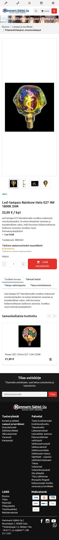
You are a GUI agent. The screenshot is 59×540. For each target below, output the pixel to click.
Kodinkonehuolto (40, 424)
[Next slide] (54, 316)
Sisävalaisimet (9, 427)
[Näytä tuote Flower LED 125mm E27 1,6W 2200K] (29, 336)
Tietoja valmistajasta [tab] (15, 285)
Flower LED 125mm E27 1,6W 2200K (23, 354)
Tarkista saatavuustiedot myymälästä (22, 245)
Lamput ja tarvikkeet (22, 27)
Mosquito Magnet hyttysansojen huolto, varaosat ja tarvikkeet (42, 483)
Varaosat (6, 437)
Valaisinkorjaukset (41, 470)
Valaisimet (37, 466)
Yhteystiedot (8, 506)
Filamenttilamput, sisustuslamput (23, 30)
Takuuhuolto (38, 427)
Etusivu (5, 27)
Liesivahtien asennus (42, 434)
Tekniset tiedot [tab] (33, 279)
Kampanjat (7, 440)
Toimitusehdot (9, 509)
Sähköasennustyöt (41, 443)
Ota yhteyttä (38, 473)
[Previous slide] (49, 316)
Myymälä (6, 502)
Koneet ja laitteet (10, 421)
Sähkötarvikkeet (10, 430)
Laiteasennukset (40, 430)
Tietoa (35, 463)
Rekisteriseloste (10, 512)
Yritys (5, 499)
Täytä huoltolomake (42, 421)
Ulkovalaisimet (9, 434)
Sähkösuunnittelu (40, 450)
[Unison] (9, 194)
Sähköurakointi (39, 447)
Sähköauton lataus (41, 453)
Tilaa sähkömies (40, 476)
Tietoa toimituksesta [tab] (40, 285)
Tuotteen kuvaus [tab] (12, 279)
